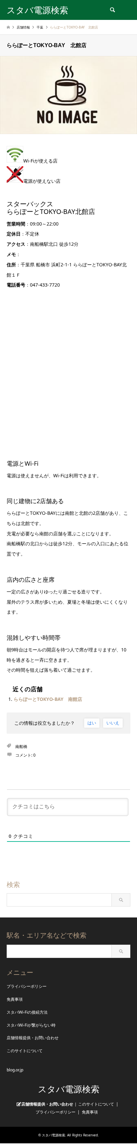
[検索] (112, 10)
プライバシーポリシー (27, 986)
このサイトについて (25, 1050)
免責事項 (15, 999)
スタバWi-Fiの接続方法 (27, 1012)
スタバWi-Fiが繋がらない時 (31, 1025)
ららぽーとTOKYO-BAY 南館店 (48, 699)
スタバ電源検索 (68, 1089)
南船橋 (21, 746)
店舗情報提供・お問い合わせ (33, 1038)
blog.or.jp (15, 1070)
